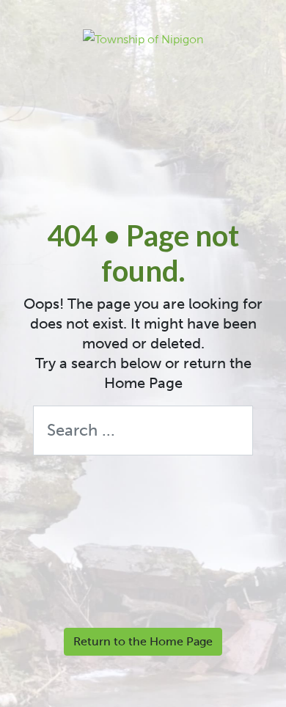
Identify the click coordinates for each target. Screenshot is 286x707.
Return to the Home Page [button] (143, 641)
